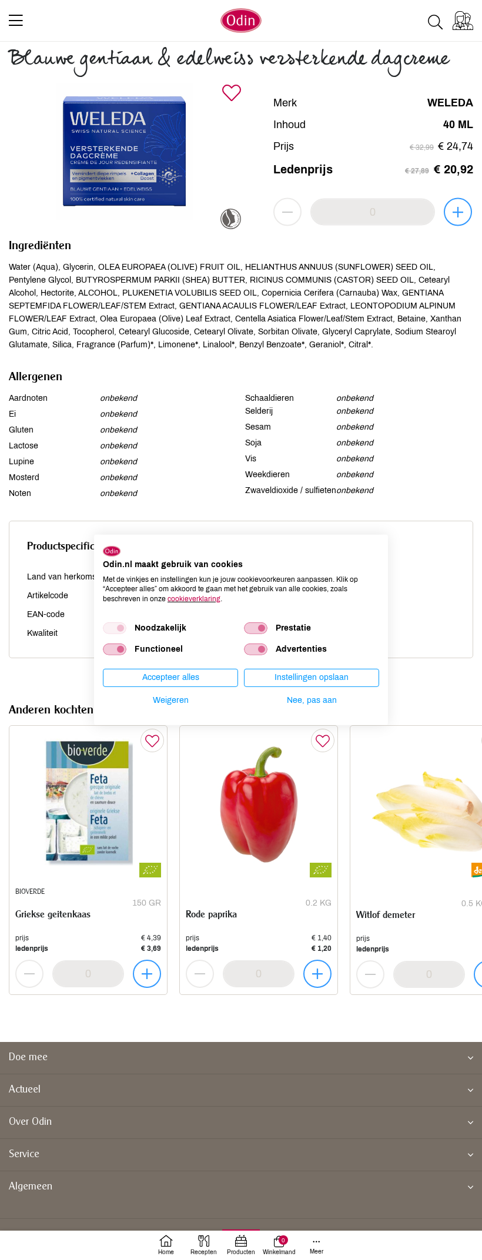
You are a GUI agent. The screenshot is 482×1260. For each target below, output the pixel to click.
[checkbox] (114, 628)
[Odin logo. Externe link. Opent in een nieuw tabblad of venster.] (111, 551)
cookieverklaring (194, 599)
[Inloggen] (463, 20)
